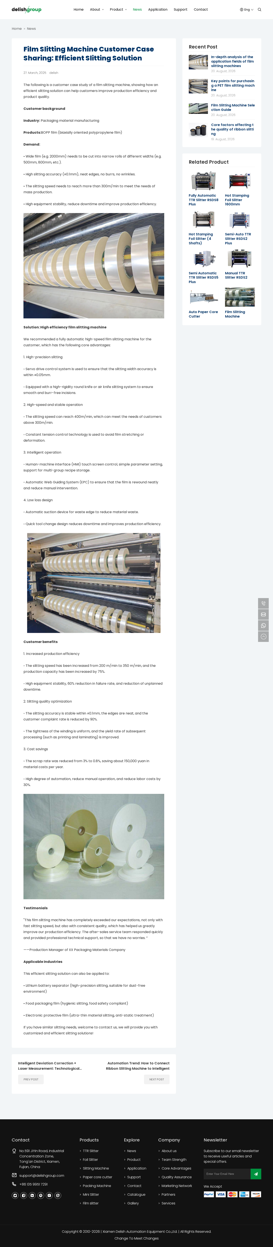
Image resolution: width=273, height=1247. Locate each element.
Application (157, 9)
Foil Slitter (90, 1159)
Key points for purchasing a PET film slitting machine (233, 85)
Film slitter (91, 1203)
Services (168, 1203)
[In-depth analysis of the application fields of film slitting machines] (198, 56)
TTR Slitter (91, 1150)
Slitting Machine (96, 1168)
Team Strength (174, 1159)
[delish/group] (26, 9)
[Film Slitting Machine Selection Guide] (198, 104)
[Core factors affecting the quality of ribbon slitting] (198, 124)
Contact (201, 9)
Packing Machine (97, 1185)
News (137, 9)
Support (180, 9)
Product (116, 9)
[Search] (259, 9)
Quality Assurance (177, 1177)
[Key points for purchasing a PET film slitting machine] (198, 80)
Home (79, 9)
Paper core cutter (97, 1177)
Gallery (133, 1203)
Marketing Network (177, 1185)
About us (169, 1150)
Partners (168, 1194)
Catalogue (136, 1194)
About (95, 9)
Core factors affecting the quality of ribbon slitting (232, 129)
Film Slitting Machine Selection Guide (233, 107)
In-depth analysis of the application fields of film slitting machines (232, 61)
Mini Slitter (91, 1194)
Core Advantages (176, 1168)
